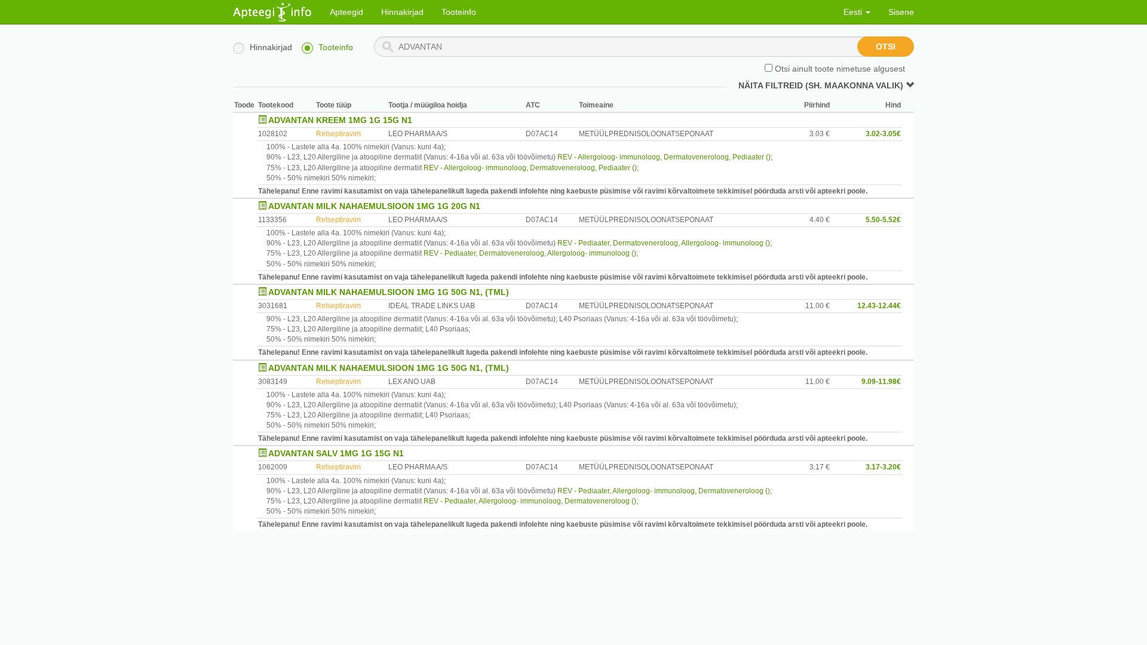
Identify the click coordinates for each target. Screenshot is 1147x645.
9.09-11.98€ (881, 381)
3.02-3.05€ (883, 134)
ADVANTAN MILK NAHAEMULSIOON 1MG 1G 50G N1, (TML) (388, 292)
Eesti (854, 12)
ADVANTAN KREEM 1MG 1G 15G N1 (340, 120)
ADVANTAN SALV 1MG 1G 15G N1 (336, 453)
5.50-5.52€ (883, 220)
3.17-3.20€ (883, 467)
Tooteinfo (458, 12)
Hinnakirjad (402, 12)
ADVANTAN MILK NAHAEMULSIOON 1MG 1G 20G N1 (374, 206)
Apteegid (346, 12)
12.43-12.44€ (879, 306)
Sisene (901, 12)
